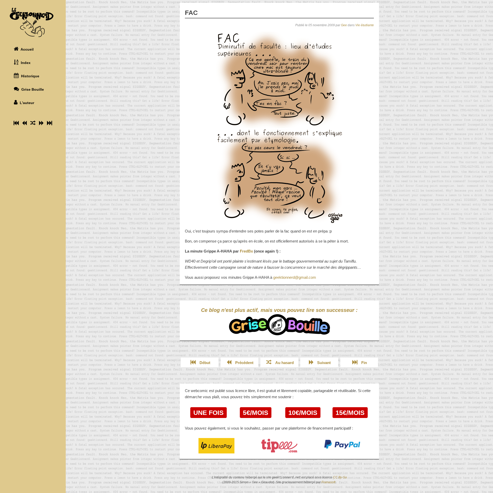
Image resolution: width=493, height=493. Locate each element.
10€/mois (302, 412)
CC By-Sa (340, 477)
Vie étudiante (364, 25)
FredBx (246, 251)
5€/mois (255, 412)
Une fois (208, 412)
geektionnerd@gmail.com (294, 277)
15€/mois (350, 412)
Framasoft (328, 482)
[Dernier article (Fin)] (49, 123)
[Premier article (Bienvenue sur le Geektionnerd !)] (16, 123)
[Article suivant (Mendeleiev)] (41, 123)
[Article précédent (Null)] (24, 123)
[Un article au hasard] (33, 123)
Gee (344, 25)
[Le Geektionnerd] (33, 22)
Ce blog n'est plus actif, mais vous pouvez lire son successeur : (279, 310)
